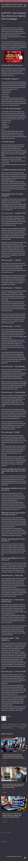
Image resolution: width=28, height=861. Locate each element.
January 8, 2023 (4, 22)
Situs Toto (3, 841)
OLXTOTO (18, 856)
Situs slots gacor (7, 213)
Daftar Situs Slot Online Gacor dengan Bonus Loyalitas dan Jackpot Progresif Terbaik (12, 815)
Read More (4, 762)
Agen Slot (3, 25)
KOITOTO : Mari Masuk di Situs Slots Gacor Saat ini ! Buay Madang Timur (7, 726)
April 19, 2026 (5, 819)
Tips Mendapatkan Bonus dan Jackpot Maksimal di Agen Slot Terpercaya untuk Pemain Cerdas (13, 756)
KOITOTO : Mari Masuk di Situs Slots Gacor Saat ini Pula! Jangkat (20, 726)
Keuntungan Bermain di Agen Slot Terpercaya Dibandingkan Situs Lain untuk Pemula (13, 785)
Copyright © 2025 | (11, 856)
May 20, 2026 (4, 789)
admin (11, 22)
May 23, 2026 (4, 760)
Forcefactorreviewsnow (12, 4)
